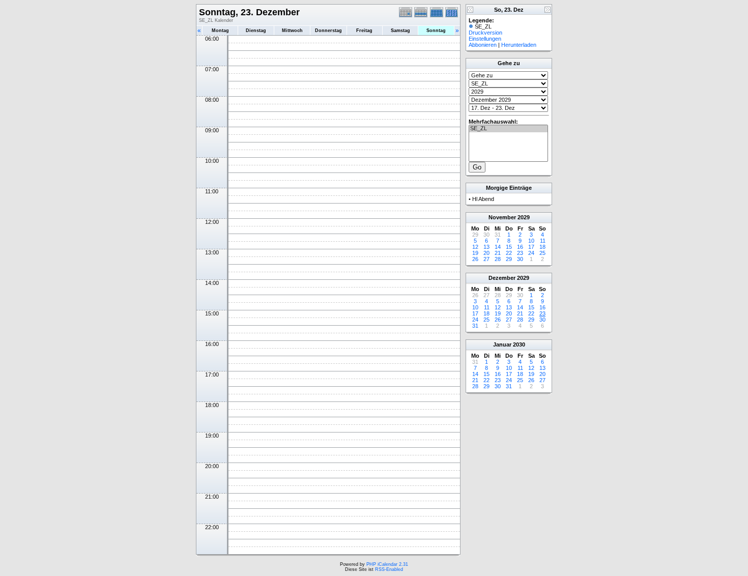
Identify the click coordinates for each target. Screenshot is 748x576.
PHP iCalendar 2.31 (387, 564)
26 (475, 259)
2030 (519, 344)
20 (486, 253)
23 (520, 253)
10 (531, 241)
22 (509, 253)
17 (531, 247)
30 (520, 259)
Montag (220, 30)
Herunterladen (518, 45)
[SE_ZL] (508, 128)
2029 (523, 217)
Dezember (501, 278)
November (502, 217)
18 (542, 247)
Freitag (364, 30)
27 (486, 259)
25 (542, 253)
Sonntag (436, 30)
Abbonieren (483, 45)
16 (520, 247)
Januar (502, 344)
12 (475, 247)
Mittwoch (292, 30)
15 (509, 247)
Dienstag (256, 30)
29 (509, 259)
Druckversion (485, 33)
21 (498, 253)
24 (531, 253)
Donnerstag (328, 30)
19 (475, 253)
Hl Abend (483, 199)
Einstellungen (485, 39)
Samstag (400, 30)
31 (475, 326)
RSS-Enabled (389, 569)
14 (498, 247)
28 (498, 259)
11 (542, 241)
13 (486, 247)
